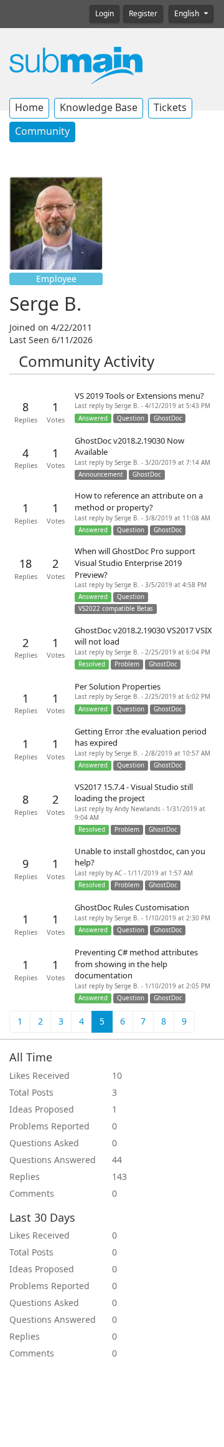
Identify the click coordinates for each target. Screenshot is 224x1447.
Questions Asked (44, 1143)
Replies (24, 1177)
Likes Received (39, 1076)
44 (117, 1160)
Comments (31, 1194)
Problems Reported (49, 1126)
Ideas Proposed (41, 1109)
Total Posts (31, 1093)
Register (143, 13)
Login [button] (104, 13)
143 (119, 1177)
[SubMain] (75, 65)
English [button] (187, 13)
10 (117, 1076)
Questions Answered (52, 1160)
